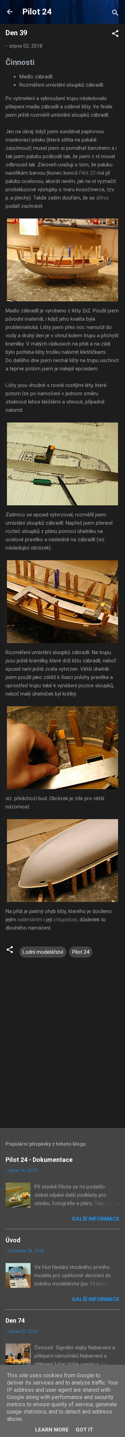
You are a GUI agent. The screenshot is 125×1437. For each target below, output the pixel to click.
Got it (84, 1430)
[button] (115, 34)
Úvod (13, 1240)
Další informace (95, 1219)
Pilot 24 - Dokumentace (39, 1159)
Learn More (52, 1430)
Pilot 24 (37, 12)
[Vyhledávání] (115, 14)
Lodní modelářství (43, 952)
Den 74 (15, 1320)
